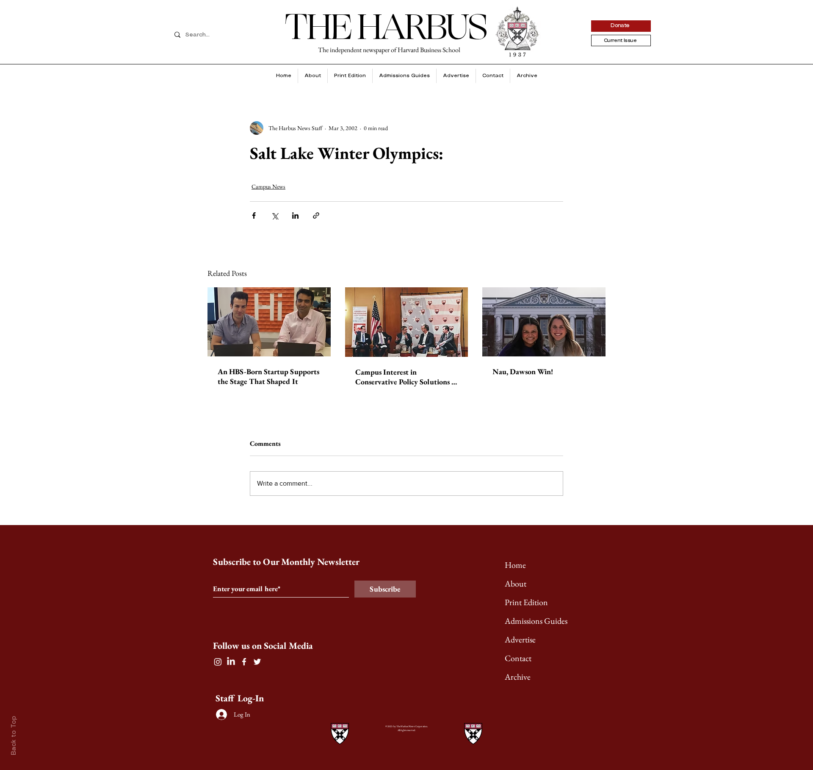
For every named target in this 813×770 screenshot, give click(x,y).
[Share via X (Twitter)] (275, 215)
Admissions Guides (536, 620)
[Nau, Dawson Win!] (544, 321)
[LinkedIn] (231, 662)
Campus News (268, 186)
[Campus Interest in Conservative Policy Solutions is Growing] (406, 322)
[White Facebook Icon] (244, 662)
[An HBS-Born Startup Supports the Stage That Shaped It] (269, 321)
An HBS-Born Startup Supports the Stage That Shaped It (268, 376)
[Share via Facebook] (254, 215)
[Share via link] (316, 215)
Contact (518, 658)
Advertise (520, 639)
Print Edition (526, 602)
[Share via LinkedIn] (295, 215)
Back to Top (14, 735)
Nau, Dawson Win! (522, 371)
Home (515, 564)
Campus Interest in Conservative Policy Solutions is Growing (405, 376)
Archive (518, 676)
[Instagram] (218, 662)
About (515, 583)
